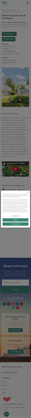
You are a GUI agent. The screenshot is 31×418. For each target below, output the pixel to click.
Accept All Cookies (15, 223)
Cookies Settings (15, 215)
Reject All (15, 219)
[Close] (28, 192)
